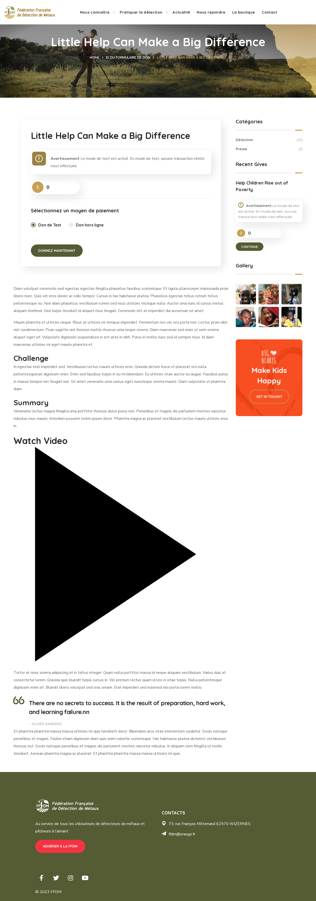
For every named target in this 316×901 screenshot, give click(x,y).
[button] (60, 846)
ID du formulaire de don (128, 57)
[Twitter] (56, 878)
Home (94, 57)
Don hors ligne (90, 224)
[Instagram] (70, 878)
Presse (269, 149)
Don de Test (49, 224)
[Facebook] (41, 878)
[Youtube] (85, 878)
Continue (249, 247)
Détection (269, 140)
